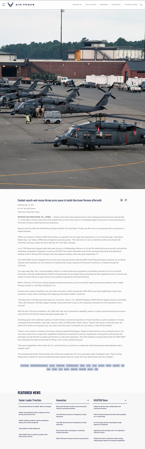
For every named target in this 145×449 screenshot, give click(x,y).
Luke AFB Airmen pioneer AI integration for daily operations (71, 415)
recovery (52, 366)
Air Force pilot (24, 366)
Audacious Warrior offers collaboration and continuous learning (107, 407)
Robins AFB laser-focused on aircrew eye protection (72, 438)
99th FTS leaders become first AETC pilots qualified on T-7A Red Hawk (110, 415)
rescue (94, 366)
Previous (7, 99)
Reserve (66, 369)
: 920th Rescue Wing (72, 366)
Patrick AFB (83, 369)
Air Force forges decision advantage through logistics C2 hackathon (108, 423)
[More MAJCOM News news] (125, 400)
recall (60, 369)
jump (48, 369)
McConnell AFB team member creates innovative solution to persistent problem (71, 407)
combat (82, 366)
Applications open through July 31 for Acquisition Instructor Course (109, 431)
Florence (108, 366)
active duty (74, 369)
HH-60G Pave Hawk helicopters (39, 366)
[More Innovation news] (88, 400)
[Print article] (121, 200)
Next (137, 99)
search (88, 366)
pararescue (116, 366)
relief (96, 369)
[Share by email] (125, 200)
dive (123, 366)
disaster (90, 369)
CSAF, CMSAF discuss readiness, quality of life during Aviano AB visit (33, 435)
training (54, 369)
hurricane (101, 366)
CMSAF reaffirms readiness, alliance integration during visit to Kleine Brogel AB (34, 421)
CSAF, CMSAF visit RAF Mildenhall (29, 428)
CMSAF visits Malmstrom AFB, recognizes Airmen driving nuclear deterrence (34, 413)
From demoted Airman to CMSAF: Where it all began (35, 406)
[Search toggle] (141, 4)
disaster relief (60, 366)
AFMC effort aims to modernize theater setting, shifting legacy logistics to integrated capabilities (109, 439)
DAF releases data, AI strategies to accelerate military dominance (70, 431)
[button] (3, 4)
